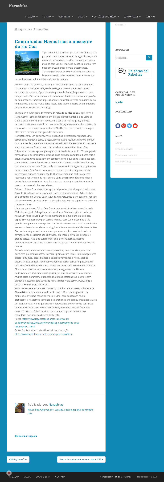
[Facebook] (117, 125)
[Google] (123, 125)
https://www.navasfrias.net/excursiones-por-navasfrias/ (43, 334)
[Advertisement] (56, 358)
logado (33, 440)
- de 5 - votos (115, 476)
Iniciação (30, 16)
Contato (150, 16)
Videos (81, 16)
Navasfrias (56, 404)
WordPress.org (123, 161)
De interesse (64, 16)
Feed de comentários (126, 155)
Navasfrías (18, 6)
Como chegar (131, 16)
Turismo (46, 16)
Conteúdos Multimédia (104, 16)
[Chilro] (129, 125)
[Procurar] (149, 57)
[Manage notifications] (9, 473)
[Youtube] (135, 125)
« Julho (119, 102)
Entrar (118, 142)
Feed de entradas (124, 148)
